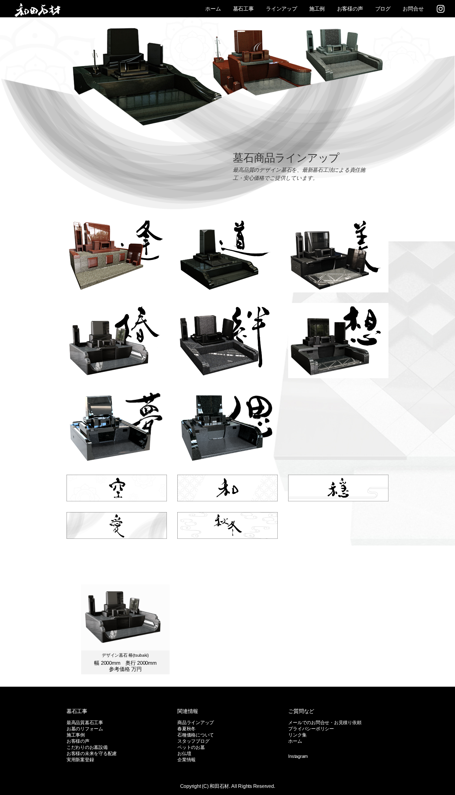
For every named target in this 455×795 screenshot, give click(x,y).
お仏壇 (184, 753)
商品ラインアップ (195, 722)
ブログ (383, 9)
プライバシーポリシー (311, 728)
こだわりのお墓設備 (87, 747)
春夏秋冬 (186, 728)
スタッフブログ (193, 741)
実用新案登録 (80, 759)
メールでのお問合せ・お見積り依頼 (324, 722)
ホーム (213, 9)
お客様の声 (350, 9)
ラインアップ (281, 9)
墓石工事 (243, 9)
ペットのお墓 (191, 747)
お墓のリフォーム (85, 728)
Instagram (298, 756)
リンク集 (297, 734)
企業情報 (186, 759)
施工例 (317, 9)
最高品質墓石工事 (85, 722)
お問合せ (413, 9)
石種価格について (195, 734)
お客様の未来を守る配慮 (92, 753)
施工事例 (76, 734)
